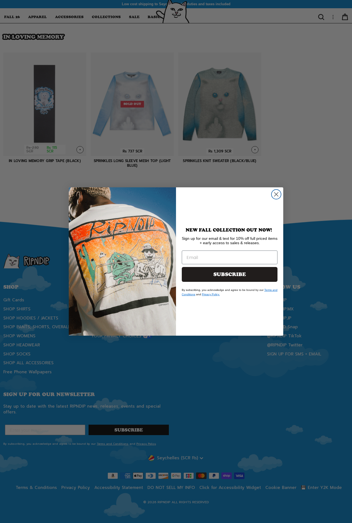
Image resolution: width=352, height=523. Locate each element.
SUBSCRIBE (229, 274)
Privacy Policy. (211, 294)
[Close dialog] (276, 194)
